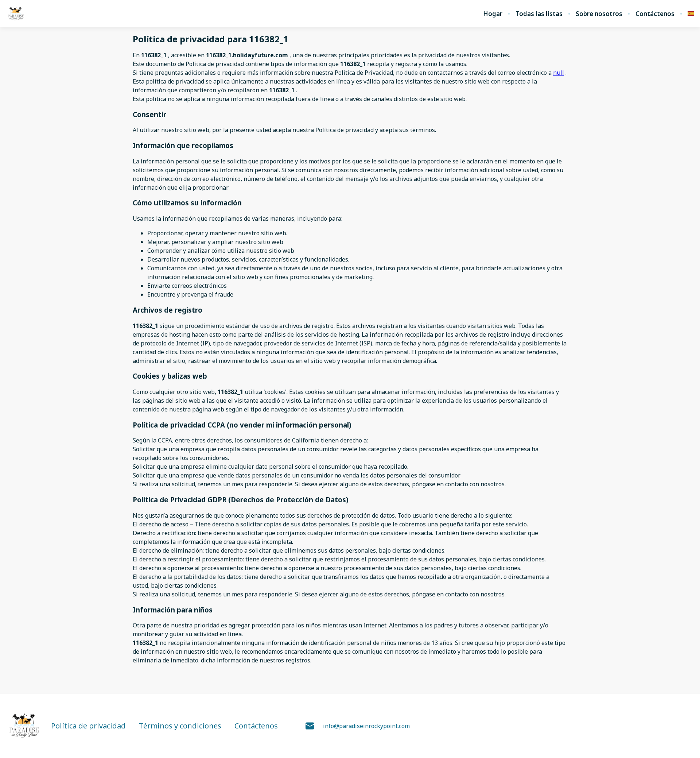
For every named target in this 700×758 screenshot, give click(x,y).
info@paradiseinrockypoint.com (366, 726)
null (558, 73)
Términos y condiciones (180, 726)
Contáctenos (654, 14)
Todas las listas (539, 14)
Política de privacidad (88, 726)
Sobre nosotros (599, 14)
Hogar (492, 14)
